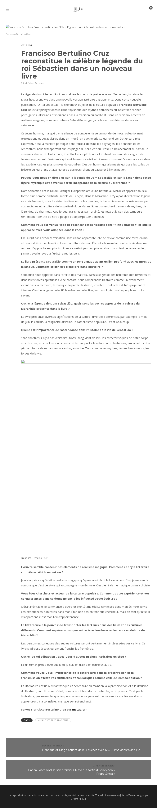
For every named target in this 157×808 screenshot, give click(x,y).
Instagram (79, 709)
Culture (27, 45)
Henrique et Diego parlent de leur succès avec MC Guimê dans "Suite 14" (91, 750)
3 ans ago (39, 83)
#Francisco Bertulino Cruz (53, 720)
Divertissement (53, 745)
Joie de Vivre (27, 83)
